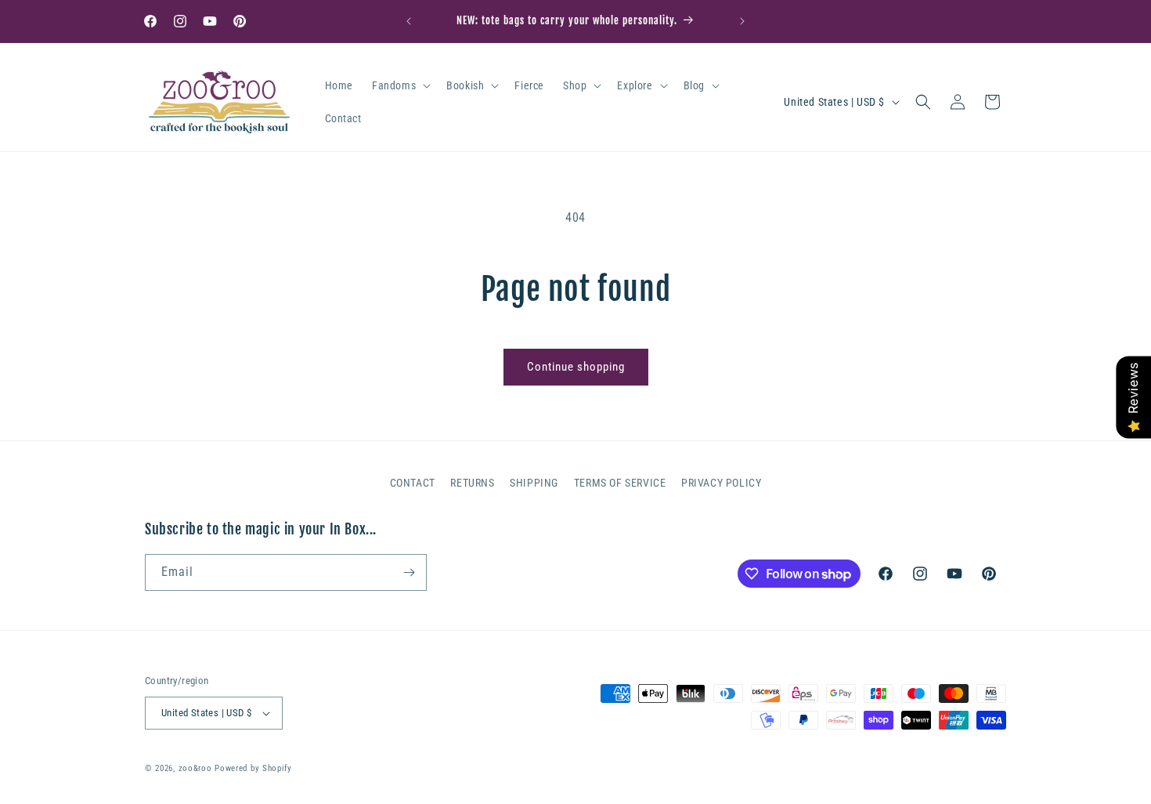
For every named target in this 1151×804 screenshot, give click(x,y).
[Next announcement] (742, 21)
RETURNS (472, 482)
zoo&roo (195, 768)
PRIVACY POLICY (721, 482)
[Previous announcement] (408, 21)
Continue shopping (576, 367)
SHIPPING (534, 482)
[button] (400, 85)
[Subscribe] (408, 572)
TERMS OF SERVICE (620, 482)
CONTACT (412, 482)
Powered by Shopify (253, 768)
